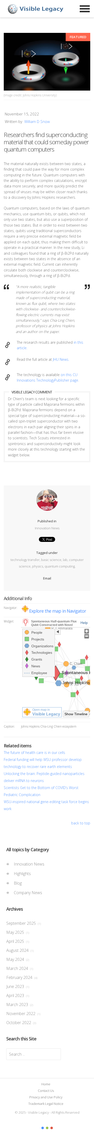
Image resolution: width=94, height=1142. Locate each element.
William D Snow (37, 121)
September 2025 (23, 923)
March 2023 (19, 1004)
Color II (47, 1128)
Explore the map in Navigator (57, 611)
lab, (66, 559)
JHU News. (61, 359)
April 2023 (17, 995)
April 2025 (17, 941)
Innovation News (47, 528)
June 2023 (17, 986)
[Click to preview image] (47, 62)
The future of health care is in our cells (34, 752)
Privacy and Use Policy (45, 1097)
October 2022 (21, 1022)
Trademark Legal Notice (45, 1103)
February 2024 (21, 977)
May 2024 (17, 959)
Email (47, 578)
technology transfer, (26, 559)
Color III (51, 1128)
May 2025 (17, 932)
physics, (38, 566)
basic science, (52, 559)
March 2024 (19, 968)
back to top (80, 823)
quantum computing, (60, 566)
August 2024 (20, 950)
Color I (42, 1128)
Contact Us (46, 1090)
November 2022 (23, 1013)
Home (45, 1084)
